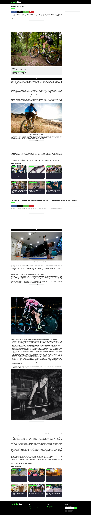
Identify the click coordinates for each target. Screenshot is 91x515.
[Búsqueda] (79, 2)
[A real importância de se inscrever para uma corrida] (54, 491)
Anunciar (36, 140)
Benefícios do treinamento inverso (20, 72)
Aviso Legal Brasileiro (50, 506)
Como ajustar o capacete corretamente (36, 493)
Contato (30, 508)
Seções (30, 506)
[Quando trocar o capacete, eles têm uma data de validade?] (36, 188)
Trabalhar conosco (31, 509)
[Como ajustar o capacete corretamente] (36, 491)
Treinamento (13, 8)
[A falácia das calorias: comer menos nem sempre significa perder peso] (54, 188)
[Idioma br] (74, 2)
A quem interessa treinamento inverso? (21, 69)
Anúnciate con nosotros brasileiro (33, 507)
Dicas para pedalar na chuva (17, 477)
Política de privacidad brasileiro (51, 507)
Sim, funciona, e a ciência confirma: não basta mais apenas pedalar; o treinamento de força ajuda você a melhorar (19, 176)
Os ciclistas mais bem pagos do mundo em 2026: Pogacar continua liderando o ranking (19, 191)
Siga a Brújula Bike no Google (36, 78)
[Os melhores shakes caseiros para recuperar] (19, 491)
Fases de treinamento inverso (19, 73)
